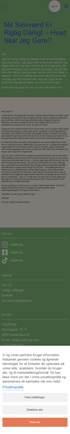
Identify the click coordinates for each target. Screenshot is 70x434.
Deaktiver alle (35, 410)
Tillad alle (34, 422)
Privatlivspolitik (12, 387)
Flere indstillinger (35, 397)
